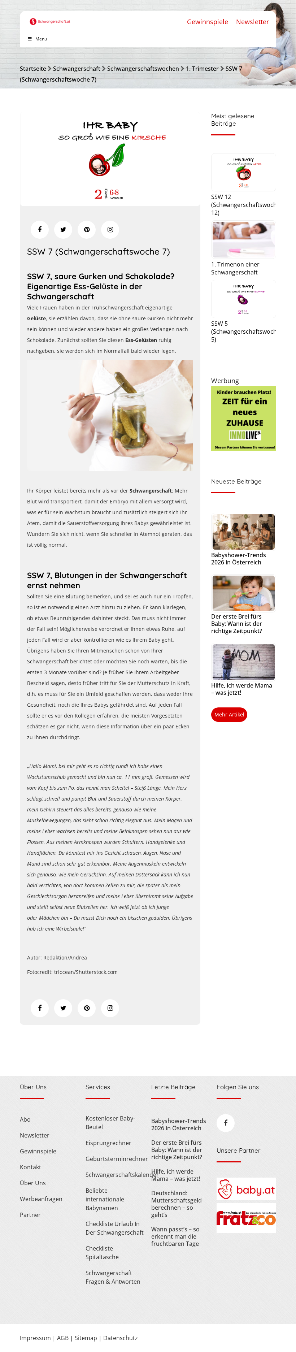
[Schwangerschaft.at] (50, 18)
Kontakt (30, 1167)
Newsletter (252, 21)
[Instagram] (110, 230)
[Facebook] (40, 230)
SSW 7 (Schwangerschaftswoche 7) (98, 251)
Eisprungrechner (108, 1143)
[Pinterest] (87, 230)
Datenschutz (120, 1338)
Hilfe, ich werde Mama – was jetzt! (241, 689)
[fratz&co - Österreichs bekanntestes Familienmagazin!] (246, 1231)
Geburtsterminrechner (115, 1159)
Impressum (35, 1338)
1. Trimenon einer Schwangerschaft (235, 268)
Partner (30, 1215)
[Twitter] (63, 230)
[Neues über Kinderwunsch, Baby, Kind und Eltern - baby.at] (246, 1198)
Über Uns (33, 1183)
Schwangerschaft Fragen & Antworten (113, 1277)
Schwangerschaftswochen (143, 69)
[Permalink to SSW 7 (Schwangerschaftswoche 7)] (110, 203)
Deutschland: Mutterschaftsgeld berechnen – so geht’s (176, 1204)
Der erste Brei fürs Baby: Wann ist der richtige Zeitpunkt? (236, 623)
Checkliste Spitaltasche (102, 1252)
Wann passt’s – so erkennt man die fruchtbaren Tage (175, 1236)
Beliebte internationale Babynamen (105, 1199)
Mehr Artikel (229, 714)
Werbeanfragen (41, 1199)
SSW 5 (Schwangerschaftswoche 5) (245, 331)
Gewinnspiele (207, 21)
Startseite (33, 69)
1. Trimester (202, 69)
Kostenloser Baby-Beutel (110, 1122)
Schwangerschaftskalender (115, 1175)
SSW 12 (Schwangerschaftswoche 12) (245, 205)
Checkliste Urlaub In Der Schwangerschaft (115, 1228)
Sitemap (86, 1338)
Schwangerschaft (76, 69)
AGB (63, 1338)
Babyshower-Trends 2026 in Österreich (238, 558)
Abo (25, 1119)
